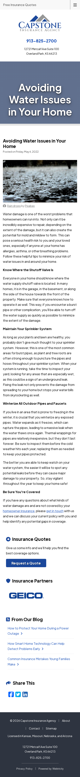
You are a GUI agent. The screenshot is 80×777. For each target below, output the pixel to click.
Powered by (51, 768)
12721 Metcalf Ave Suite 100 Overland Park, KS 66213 (40, 749)
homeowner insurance (19, 511)
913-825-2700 (40, 757)
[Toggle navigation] (75, 4)
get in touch (54, 511)
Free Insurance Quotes (19, 5)
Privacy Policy (24, 768)
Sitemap (51, 728)
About (66, 720)
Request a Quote (26, 563)
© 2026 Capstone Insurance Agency (33, 720)
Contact (34, 728)
